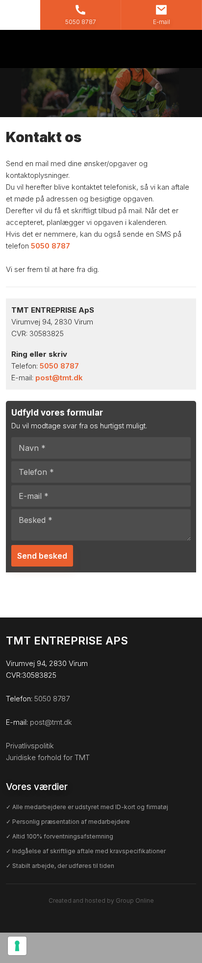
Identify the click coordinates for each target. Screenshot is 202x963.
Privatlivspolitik (30, 745)
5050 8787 (50, 245)
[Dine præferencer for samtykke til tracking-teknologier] (17, 946)
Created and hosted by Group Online (101, 900)
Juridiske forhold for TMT (48, 757)
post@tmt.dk (59, 377)
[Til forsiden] (101, 49)
